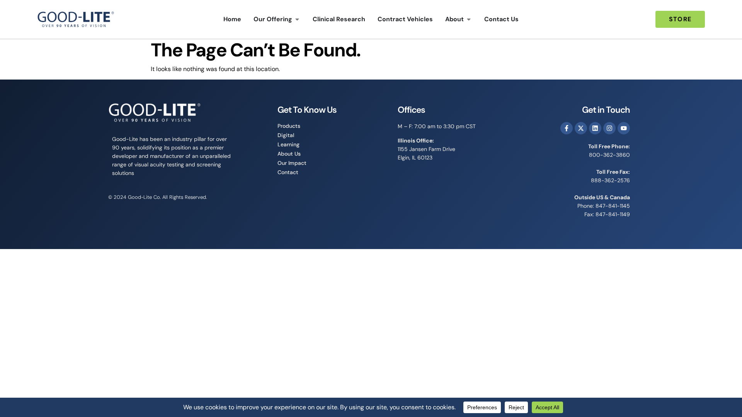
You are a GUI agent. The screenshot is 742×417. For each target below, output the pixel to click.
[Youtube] (624, 128)
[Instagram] (609, 128)
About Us (289, 153)
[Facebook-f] (566, 128)
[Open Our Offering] (297, 19)
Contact (287, 172)
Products (288, 125)
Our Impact (291, 162)
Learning (288, 144)
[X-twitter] (581, 128)
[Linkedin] (595, 128)
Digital (285, 135)
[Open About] (469, 19)
